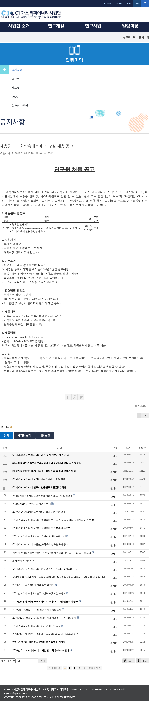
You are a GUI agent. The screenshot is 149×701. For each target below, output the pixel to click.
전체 (6, 435)
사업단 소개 (19, 25)
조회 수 (142, 448)
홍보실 (16, 79)
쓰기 (130, 660)
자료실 (16, 88)
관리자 (6, 153)
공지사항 (17, 70)
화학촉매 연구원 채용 (23, 560)
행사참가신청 (20, 105)
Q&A (15, 96)
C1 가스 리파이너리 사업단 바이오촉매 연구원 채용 (38, 479)
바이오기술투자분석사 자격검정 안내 (31, 503)
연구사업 (93, 25)
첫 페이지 (56, 668)
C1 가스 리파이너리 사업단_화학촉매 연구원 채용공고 (40, 544)
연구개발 (56, 25)
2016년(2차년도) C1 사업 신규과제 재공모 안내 (37, 609)
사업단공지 (24, 435)
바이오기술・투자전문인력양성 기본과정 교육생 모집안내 (42, 495)
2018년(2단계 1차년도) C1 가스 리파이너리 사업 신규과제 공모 (45, 634)
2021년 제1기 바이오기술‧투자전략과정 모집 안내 (39, 536)
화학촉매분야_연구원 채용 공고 (46, 146)
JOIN (129, 3)
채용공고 (7, 146)
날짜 (128, 448)
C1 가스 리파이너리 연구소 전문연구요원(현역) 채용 (39, 487)
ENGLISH (137, 4)
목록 (144, 415)
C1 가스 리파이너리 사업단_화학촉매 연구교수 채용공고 (41, 528)
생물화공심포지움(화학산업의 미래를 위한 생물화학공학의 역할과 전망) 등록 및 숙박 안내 (58, 577)
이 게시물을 (140, 405)
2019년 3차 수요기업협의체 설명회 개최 (33, 585)
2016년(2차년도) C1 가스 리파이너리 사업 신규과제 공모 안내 (44, 617)
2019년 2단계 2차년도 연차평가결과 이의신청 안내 (38, 511)
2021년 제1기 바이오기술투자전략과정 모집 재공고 (39, 593)
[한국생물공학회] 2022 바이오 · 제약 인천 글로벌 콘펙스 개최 (44, 471)
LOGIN (118, 3)
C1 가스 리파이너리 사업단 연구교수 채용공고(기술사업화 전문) (45, 568)
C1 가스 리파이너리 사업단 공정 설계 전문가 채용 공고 (40, 454)
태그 (144, 660)
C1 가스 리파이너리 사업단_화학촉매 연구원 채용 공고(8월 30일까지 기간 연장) (53, 520)
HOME (107, 3)
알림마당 (130, 25)
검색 (42, 660)
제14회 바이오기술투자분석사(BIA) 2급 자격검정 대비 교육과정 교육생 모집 (51, 552)
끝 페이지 (93, 668)
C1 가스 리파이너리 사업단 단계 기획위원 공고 (36, 625)
